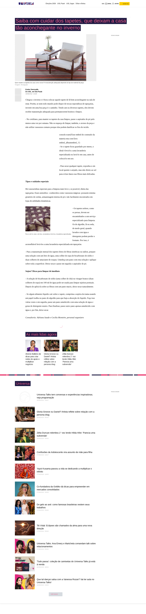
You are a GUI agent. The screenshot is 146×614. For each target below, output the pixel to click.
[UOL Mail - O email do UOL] (108, 3)
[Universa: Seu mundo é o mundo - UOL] (26, 3)
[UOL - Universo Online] (35, 3)
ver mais (54, 594)
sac (103, 3)
